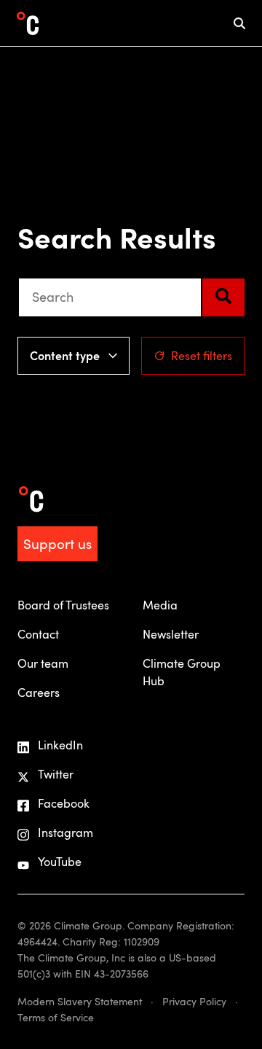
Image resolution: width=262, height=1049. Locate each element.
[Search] (223, 297)
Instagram (65, 832)
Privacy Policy (194, 1001)
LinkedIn (60, 745)
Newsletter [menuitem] (171, 634)
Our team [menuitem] (42, 663)
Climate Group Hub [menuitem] (182, 672)
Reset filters (201, 356)
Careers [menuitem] (38, 693)
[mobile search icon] (239, 23)
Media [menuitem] (160, 605)
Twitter (56, 774)
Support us (57, 543)
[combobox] (109, 297)
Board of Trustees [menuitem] (63, 605)
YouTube (60, 862)
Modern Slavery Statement (79, 1001)
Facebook (64, 803)
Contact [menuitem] (38, 634)
